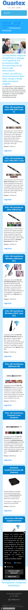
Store (13, 8)
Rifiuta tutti (12, 576)
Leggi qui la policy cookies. (13, 558)
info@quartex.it (15, 599)
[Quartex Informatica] (14, 3)
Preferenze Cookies (8, 608)
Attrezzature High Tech (11, 26)
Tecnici (9, 563)
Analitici (18, 563)
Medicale (6, 22)
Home (9, 8)
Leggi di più (7, 151)
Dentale (17, 22)
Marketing (10, 567)
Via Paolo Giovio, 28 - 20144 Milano (14, 593)
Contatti (18, 8)
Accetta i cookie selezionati (14, 572)
